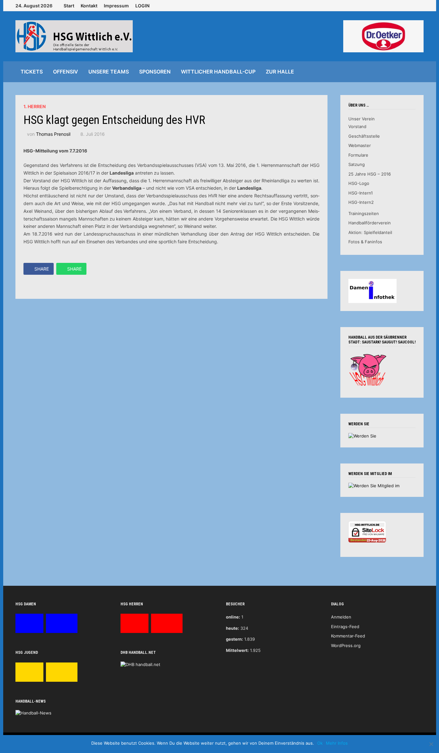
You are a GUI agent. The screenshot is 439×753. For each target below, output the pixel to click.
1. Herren (34, 106)
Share (41, 269)
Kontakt (89, 5)
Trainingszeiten (363, 213)
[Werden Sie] (362, 435)
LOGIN (142, 5)
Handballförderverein (369, 222)
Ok (320, 743)
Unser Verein (361, 118)
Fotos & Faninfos (365, 241)
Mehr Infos (337, 743)
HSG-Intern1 (360, 192)
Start (69, 5)
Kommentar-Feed (348, 635)
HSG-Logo (358, 183)
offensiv (65, 71)
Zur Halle (280, 71)
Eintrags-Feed (345, 626)
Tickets (32, 71)
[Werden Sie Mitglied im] (373, 485)
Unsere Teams (108, 71)
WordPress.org (346, 645)
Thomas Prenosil (53, 134)
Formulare (358, 155)
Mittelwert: (237, 650)
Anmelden (341, 616)
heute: (232, 628)
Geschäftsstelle (364, 136)
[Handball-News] (33, 712)
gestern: (234, 639)
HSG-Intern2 (361, 202)
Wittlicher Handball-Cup (218, 71)
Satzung (356, 164)
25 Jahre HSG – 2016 (369, 174)
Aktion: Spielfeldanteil (370, 232)
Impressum (116, 5)
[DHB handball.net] (140, 664)
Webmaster (359, 145)
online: (233, 616)
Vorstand (357, 126)
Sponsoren (155, 71)
